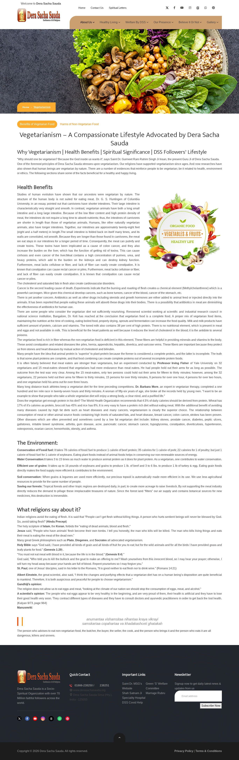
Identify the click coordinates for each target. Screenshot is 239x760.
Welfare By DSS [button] (135, 22)
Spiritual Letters (117, 7)
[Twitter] (19, 718)
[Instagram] (43, 718)
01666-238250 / (85, 685)
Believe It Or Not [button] (189, 22)
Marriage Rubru (155, 693)
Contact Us (97, 7)
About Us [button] (86, 22)
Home (81, 7)
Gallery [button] (211, 22)
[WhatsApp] (59, 718)
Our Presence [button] (162, 22)
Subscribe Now (210, 705)
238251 (104, 685)
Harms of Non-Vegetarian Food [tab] (79, 124)
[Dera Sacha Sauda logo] (39, 676)
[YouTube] (35, 718)
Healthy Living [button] (109, 22)
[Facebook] (27, 718)
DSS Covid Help (132, 702)
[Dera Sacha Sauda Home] (39, 15)
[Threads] (51, 718)
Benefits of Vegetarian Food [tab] (37, 124)
